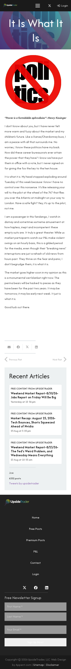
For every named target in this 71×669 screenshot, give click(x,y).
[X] (50, 6)
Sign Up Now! (35, 642)
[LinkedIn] (46, 587)
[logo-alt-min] (10, 6)
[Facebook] (35, 587)
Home (35, 517)
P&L (35, 551)
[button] (37, 5)
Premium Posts (35, 540)
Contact (35, 563)
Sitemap (38, 665)
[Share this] (18, 347)
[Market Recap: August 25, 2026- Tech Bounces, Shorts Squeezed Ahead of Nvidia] (35, 422)
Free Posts (35, 529)
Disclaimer (52, 665)
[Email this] (9, 347)
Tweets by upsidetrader (24, 483)
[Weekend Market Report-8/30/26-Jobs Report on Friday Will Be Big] (35, 395)
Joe (11, 473)
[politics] (33, 109)
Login (35, 574)
